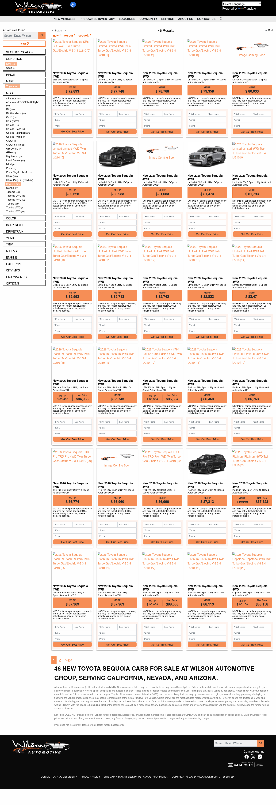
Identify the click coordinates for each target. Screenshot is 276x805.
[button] (73, 4)
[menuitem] (25, 64)
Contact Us (49, 776)
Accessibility (68, 776)
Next (68, 660)
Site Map (109, 776)
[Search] (42, 35)
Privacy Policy (91, 776)
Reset (23, 43)
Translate (250, 8)
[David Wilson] (39, 7)
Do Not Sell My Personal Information (143, 776)
